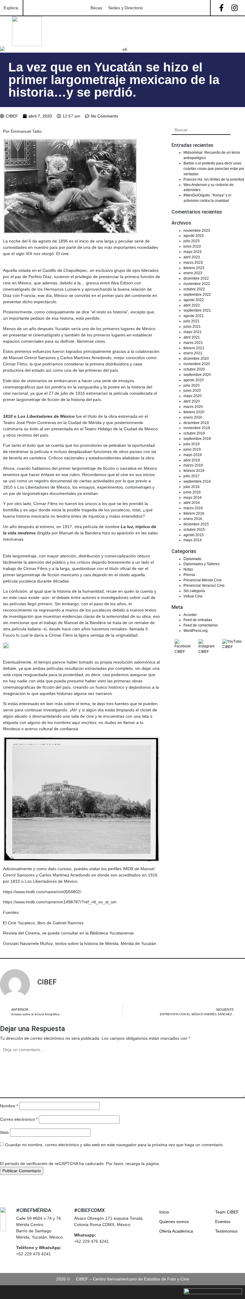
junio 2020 (192, 390)
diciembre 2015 (196, 524)
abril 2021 (191, 337)
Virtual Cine (193, 596)
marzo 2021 (193, 343)
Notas (188, 569)
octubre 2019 (194, 433)
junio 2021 (192, 326)
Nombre (9, 1105)
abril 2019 (191, 460)
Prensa (189, 575)
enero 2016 (192, 519)
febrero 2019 (193, 471)
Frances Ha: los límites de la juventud (213, 179)
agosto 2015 (193, 535)
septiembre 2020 (197, 375)
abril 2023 (191, 257)
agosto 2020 (193, 380)
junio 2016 (192, 492)
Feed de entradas (197, 620)
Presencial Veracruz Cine (204, 585)
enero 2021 (192, 353)
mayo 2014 (192, 540)
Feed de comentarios (200, 625)
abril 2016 (191, 503)
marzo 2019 (193, 465)
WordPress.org (195, 631)
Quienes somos (174, 1221)
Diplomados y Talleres (201, 564)
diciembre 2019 (196, 423)
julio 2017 (191, 476)
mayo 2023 (192, 252)
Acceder (190, 615)
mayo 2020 (192, 396)
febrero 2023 (193, 268)
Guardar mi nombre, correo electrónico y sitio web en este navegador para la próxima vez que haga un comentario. (114, 1144)
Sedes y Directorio (125, 7)
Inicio (164, 1212)
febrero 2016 (193, 513)
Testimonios (226, 1231)
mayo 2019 (192, 455)
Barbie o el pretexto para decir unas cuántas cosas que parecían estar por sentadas (213, 168)
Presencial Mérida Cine (202, 580)
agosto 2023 (193, 236)
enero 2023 (192, 273)
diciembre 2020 (196, 358)
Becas (96, 7)
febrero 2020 (193, 412)
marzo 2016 (193, 508)
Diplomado (192, 559)
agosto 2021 (193, 316)
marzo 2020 (193, 407)
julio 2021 (191, 321)
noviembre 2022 (196, 284)
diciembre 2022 (196, 278)
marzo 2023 (193, 262)
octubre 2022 (194, 289)
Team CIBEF (227, 1212)
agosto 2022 (193, 300)
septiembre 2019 (197, 439)
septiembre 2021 (197, 310)
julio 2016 (191, 487)
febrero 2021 (193, 348)
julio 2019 (191, 444)
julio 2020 (191, 385)
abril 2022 (191, 305)
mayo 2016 (192, 497)
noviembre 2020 (196, 364)
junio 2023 (192, 246)
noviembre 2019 (196, 428)
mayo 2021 (192, 332)
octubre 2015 (194, 529)
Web (4, 1132)
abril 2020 (191, 401)
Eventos (222, 1221)
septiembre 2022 (197, 294)
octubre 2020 (194, 369)
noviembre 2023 (196, 230)
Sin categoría (194, 591)
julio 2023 (191, 241)
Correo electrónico (19, 1119)
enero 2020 (192, 417)
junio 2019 (192, 449)
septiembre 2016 (197, 481)
